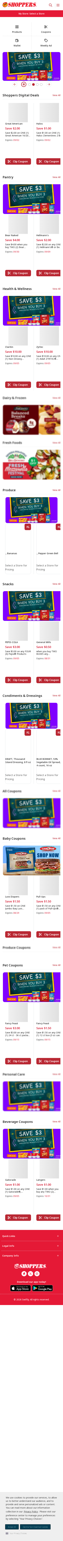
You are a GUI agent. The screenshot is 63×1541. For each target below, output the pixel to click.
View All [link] (56, 95)
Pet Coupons (13, 805)
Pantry (8, 177)
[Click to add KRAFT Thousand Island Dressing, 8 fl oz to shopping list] (28, 635)
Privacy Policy (31, 1511)
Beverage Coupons (18, 918)
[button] (16, 1533)
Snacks (8, 488)
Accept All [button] (12, 1527)
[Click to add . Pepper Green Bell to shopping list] (59, 437)
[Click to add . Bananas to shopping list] (28, 437)
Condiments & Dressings (22, 598)
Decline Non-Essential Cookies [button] (35, 1527)
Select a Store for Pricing (14, 472)
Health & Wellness (17, 287)
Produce (9, 400)
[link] (20, 4)
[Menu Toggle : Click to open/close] (57, 5)
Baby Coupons (14, 692)
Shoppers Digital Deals (21, 95)
